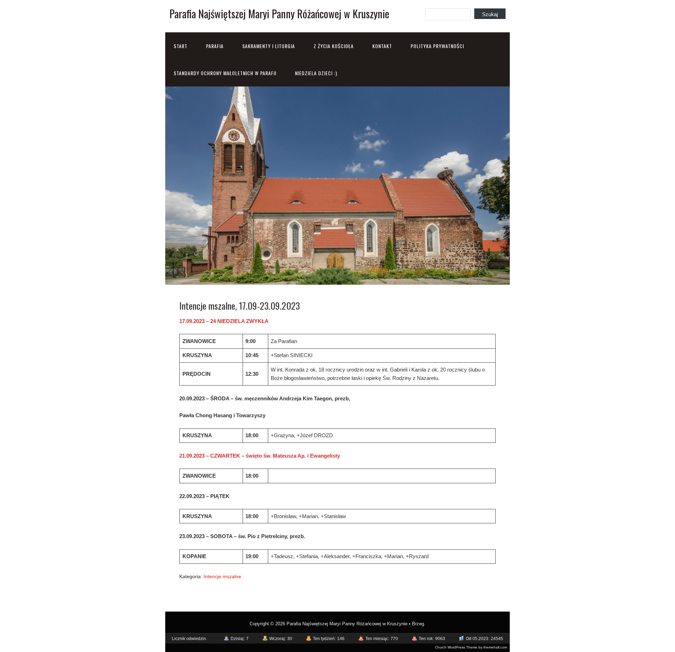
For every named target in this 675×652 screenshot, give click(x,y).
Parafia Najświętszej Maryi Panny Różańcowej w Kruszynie (279, 13)
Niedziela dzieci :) (316, 73)
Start (180, 46)
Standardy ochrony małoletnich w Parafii (225, 73)
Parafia (215, 46)
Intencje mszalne (222, 576)
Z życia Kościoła (334, 46)
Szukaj (490, 14)
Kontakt (382, 46)
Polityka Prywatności (437, 46)
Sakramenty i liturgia (268, 46)
